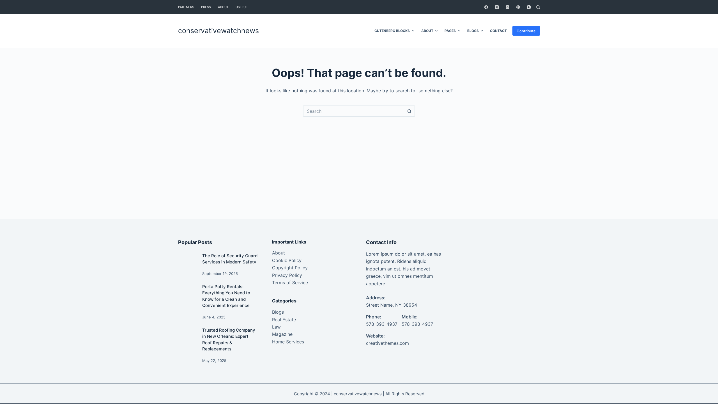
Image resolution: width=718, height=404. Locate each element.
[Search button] (409, 111)
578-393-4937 (381, 324)
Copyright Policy (290, 267)
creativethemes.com (387, 343)
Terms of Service (290, 282)
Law (276, 327)
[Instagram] (507, 7)
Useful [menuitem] (241, 7)
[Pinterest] (518, 7)
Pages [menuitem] (450, 31)
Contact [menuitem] (498, 31)
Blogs (278, 312)
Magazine (282, 334)
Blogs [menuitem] (473, 31)
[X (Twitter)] (497, 7)
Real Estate (284, 319)
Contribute (526, 31)
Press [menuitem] (206, 7)
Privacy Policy (287, 275)
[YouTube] (529, 7)
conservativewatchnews (218, 30)
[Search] (538, 7)
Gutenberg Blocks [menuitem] (392, 31)
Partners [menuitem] (186, 7)
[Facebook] (486, 7)
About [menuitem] (223, 7)
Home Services (288, 342)
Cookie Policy (287, 260)
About (278, 253)
